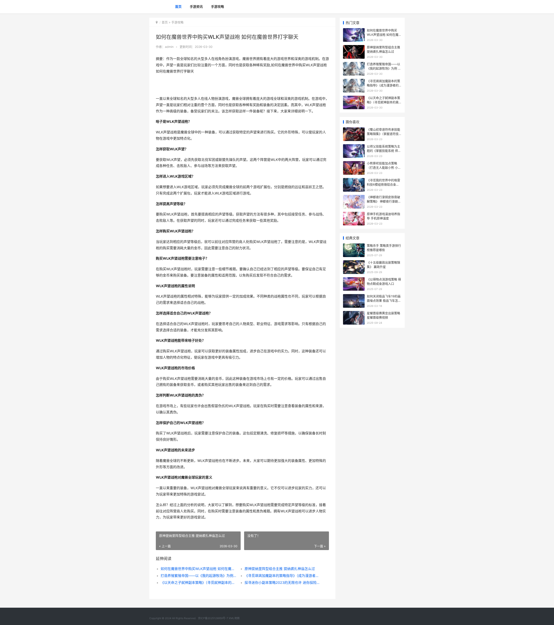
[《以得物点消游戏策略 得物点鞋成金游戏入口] (354, 280)
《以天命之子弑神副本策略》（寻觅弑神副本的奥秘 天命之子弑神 (198, 582)
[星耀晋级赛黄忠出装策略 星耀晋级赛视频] (354, 314)
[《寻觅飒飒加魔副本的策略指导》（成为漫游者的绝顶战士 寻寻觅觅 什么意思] (354, 81)
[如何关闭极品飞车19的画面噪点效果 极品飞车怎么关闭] (354, 297)
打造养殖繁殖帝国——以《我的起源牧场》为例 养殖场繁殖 (198, 575)
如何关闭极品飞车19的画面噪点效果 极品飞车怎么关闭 (384, 300)
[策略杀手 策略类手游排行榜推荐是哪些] (354, 246)
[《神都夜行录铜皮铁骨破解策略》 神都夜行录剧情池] (354, 197)
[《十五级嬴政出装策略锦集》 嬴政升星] (354, 263)
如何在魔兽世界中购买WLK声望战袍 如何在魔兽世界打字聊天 (198, 569)
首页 (178, 7)
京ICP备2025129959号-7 (213, 618)
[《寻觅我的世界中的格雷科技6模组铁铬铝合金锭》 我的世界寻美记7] (354, 181)
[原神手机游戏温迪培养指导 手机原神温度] (354, 214)
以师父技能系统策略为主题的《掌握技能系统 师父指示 (384, 150)
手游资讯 (196, 7)
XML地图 (234, 618)
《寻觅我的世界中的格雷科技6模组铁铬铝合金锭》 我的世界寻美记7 (383, 184)
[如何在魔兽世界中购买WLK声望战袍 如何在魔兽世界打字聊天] (354, 31)
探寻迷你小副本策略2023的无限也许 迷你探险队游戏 (282, 582)
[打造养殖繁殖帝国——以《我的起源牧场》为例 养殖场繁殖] (354, 64)
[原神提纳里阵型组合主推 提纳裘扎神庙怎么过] (354, 48)
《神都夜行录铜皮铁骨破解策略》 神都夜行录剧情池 (384, 201)
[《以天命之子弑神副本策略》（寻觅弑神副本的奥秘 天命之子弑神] (354, 98)
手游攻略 (217, 7)
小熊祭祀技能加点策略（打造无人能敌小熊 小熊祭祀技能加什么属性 (384, 167)
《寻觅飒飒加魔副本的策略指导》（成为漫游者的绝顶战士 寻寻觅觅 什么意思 (282, 575)
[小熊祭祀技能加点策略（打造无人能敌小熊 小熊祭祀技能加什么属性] (354, 164)
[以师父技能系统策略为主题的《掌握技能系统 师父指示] (354, 147)
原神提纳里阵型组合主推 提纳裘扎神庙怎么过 (280, 569)
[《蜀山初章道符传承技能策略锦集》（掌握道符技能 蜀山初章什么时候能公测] (354, 130)
